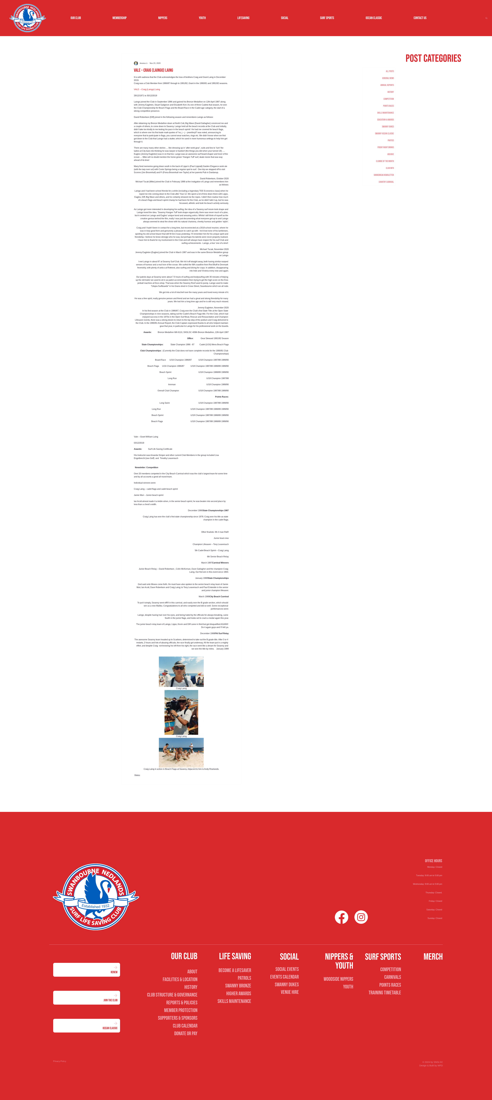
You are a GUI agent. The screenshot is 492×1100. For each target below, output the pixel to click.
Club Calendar (185, 1026)
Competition (390, 970)
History (137, 775)
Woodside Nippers (338, 979)
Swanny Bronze (238, 986)
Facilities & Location (180, 980)
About (192, 972)
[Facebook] (341, 917)
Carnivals (392, 977)
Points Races (390, 985)
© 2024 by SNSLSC (432, 1062)
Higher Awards (238, 994)
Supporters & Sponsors (177, 1018)
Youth (348, 987)
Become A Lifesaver (235, 970)
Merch (433, 956)
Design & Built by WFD (431, 1065)
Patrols (244, 978)
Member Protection (180, 1010)
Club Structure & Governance (172, 995)
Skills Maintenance (234, 1001)
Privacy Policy (59, 1061)
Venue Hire (290, 992)
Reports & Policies (181, 1003)
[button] (75, 18)
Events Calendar (284, 977)
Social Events (287, 969)
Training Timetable (385, 993)
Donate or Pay (185, 1034)
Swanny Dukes (287, 985)
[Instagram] (361, 917)
